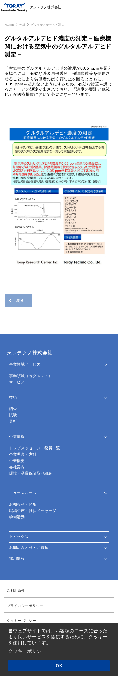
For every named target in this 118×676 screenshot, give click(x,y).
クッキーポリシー (27, 651)
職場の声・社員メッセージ (32, 511)
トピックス (19, 536)
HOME (9, 24)
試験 (13, 415)
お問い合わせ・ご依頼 (28, 547)
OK (59, 665)
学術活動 (17, 517)
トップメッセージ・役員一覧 (34, 448)
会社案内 (17, 467)
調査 (13, 409)
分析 (22, 24)
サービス (17, 382)
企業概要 (17, 461)
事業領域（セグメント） (30, 376)
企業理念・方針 (23, 454)
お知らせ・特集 (23, 504)
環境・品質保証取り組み (30, 473)
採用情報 (17, 558)
